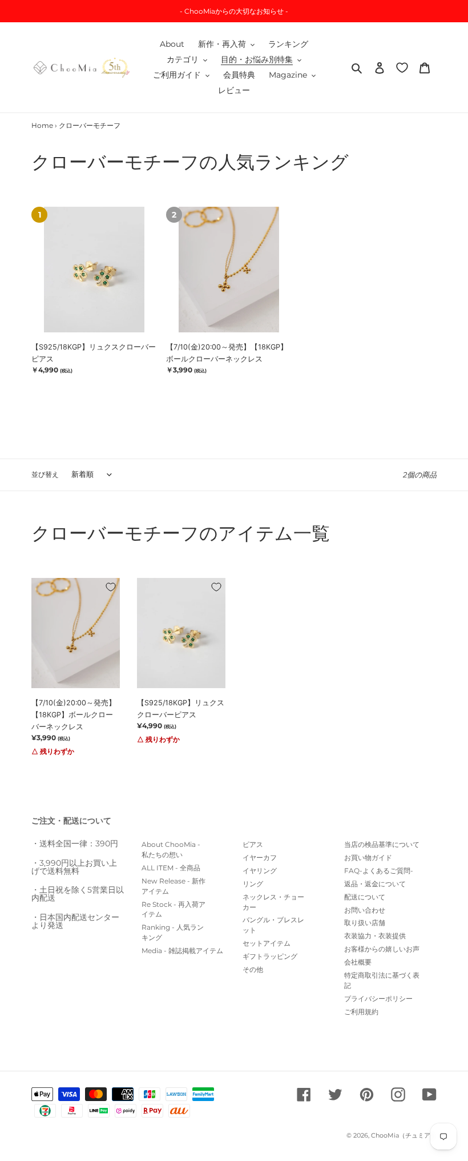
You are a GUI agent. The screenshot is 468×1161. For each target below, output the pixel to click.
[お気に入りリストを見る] (402, 67)
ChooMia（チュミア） (404, 1135)
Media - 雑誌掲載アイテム (182, 950)
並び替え (45, 474)
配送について (364, 897)
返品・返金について (375, 883)
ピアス (253, 844)
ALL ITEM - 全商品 (171, 867)
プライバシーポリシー (378, 998)
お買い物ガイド (368, 857)
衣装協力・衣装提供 (375, 935)
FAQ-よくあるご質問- (378, 870)
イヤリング (260, 870)
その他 (253, 969)
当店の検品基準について (381, 844)
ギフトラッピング (270, 956)
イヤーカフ (260, 857)
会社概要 (358, 962)
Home (42, 125)
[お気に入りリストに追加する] (111, 587)
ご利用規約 (361, 1011)
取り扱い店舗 (364, 922)
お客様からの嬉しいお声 (381, 949)
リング (253, 883)
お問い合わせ (364, 910)
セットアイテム (267, 943)
